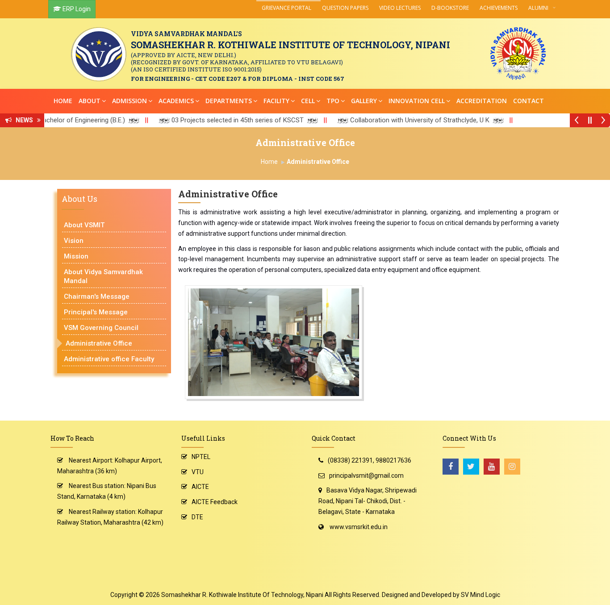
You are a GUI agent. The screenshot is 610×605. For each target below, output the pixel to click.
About (89, 100)
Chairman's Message (97, 296)
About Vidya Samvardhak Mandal (103, 276)
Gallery (364, 100)
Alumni (538, 8)
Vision (74, 241)
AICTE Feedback (215, 501)
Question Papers (345, 8)
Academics (176, 100)
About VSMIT (84, 225)
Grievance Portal (286, 8)
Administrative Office (99, 343)
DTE (197, 517)
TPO (332, 100)
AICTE (200, 486)
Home (63, 100)
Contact (528, 100)
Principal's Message (96, 312)
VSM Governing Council (101, 328)
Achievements (499, 8)
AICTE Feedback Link (549, 120)
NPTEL (201, 456)
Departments (228, 100)
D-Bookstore (450, 8)
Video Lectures (400, 8)
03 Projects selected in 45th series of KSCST (220, 120)
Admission (129, 100)
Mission (76, 256)
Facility (276, 100)
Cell (308, 100)
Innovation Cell (417, 100)
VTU (198, 472)
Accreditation (481, 100)
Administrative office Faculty (109, 359)
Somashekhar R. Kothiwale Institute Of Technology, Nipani (242, 594)
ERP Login (77, 9)
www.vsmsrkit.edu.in (359, 526)
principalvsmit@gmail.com (366, 475)
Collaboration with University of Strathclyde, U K (402, 120)
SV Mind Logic (480, 594)
